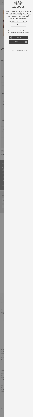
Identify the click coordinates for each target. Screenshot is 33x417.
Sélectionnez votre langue (18, 21)
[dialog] (18, 208)
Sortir (18, 37)
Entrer (18, 42)
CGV (25, 49)
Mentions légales (15, 49)
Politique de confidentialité (18, 50)
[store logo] (18, 8)
